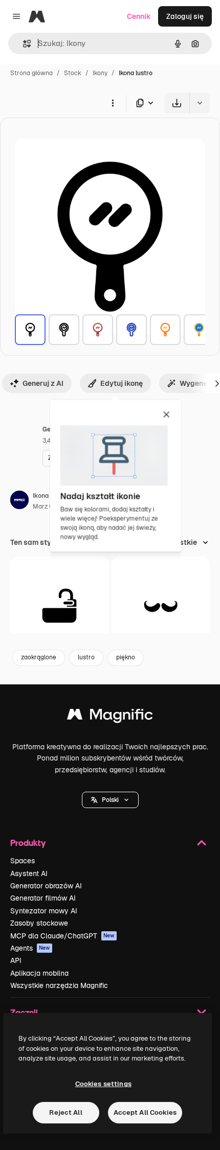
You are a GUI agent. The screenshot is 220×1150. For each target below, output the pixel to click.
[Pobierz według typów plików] (145, 103)
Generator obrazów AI (46, 885)
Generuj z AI (43, 383)
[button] (110, 800)
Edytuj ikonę (121, 383)
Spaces (22, 860)
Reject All (65, 1112)
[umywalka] (59, 606)
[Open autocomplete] (23, 44)
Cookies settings (103, 1083)
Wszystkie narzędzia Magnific (59, 985)
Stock (72, 73)
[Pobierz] (176, 103)
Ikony (100, 73)
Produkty (28, 842)
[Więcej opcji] (112, 103)
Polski (110, 800)
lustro (86, 657)
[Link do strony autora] (19, 501)
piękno (125, 657)
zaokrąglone (38, 657)
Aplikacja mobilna (39, 973)
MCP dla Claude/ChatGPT (62, 935)
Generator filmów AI (43, 898)
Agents (30, 948)
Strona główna (31, 73)
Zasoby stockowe (39, 923)
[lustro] (30, 329)
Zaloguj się (185, 16)
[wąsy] (161, 606)
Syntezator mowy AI (43, 910)
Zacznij (24, 1012)
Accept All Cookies (145, 1112)
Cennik (139, 16)
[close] (166, 415)
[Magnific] (110, 717)
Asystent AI (29, 873)
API (15, 960)
